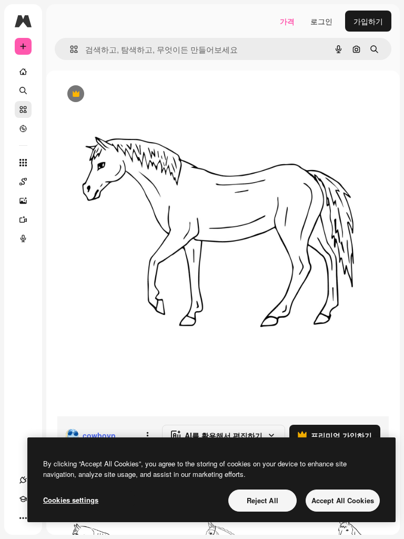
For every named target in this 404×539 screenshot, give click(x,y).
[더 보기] (23, 518)
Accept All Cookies (342, 500)
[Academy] (23, 499)
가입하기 (368, 21)
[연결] (23, 480)
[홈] (23, 71)
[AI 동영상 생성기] (23, 219)
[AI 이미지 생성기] (23, 200)
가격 (287, 21)
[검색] (23, 90)
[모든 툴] (23, 162)
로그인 (321, 21)
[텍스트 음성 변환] (23, 238)
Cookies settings (70, 500)
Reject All (262, 500)
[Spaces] (23, 181)
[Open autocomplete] (69, 49)
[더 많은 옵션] (147, 435)
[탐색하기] (23, 128)
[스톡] (23, 109)
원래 (117, 94)
